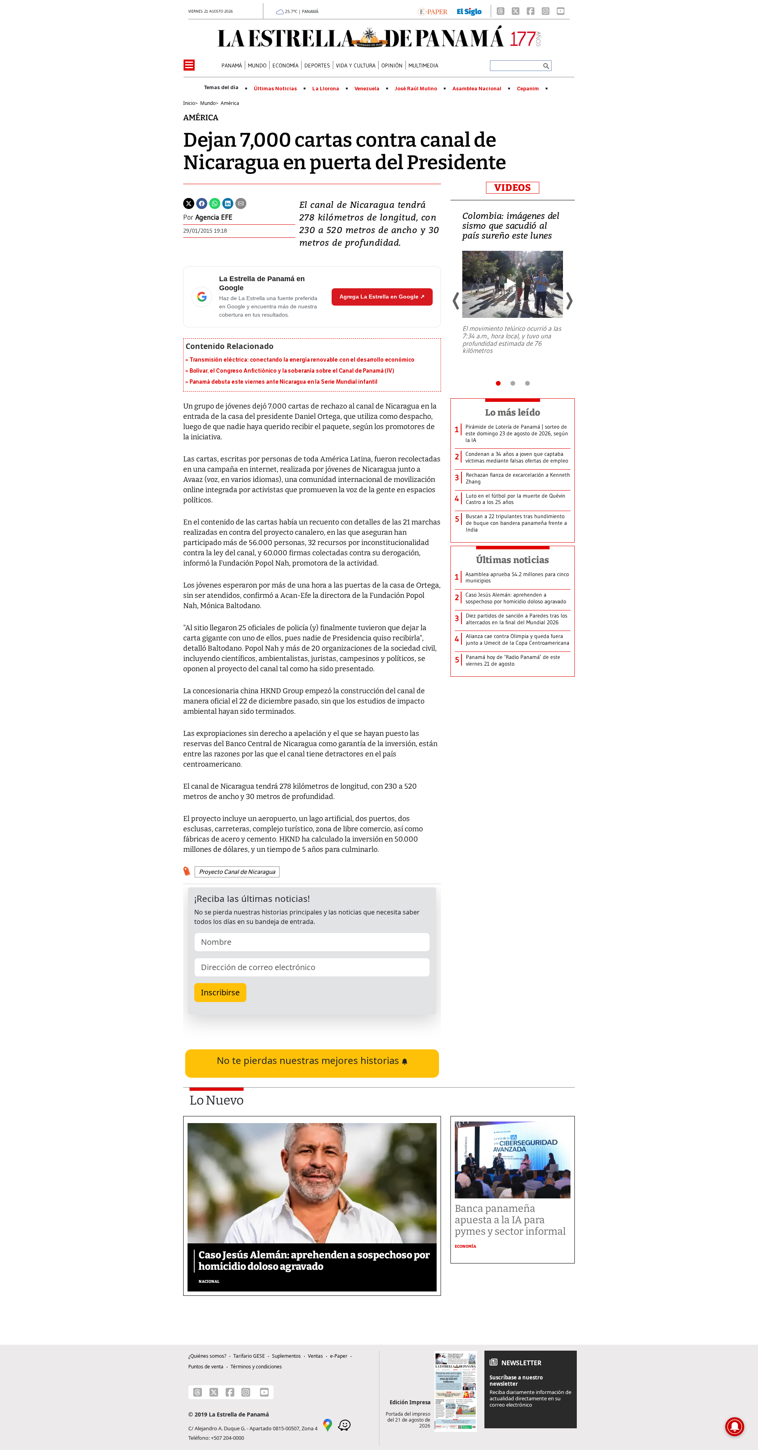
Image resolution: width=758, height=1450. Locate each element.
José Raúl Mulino (416, 89)
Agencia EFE (214, 217)
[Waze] (344, 1424)
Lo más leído (512, 412)
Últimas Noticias (275, 89)
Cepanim (528, 89)
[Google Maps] (327, 1424)
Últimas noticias (513, 559)
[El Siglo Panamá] (469, 11)
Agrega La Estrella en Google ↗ (382, 296)
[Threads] (500, 11)
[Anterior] (456, 301)
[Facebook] (530, 11)
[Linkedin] (227, 202)
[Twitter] (188, 202)
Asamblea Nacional (476, 89)
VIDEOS (512, 187)
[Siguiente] (569, 301)
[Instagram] (545, 11)
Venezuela (367, 89)
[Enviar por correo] (240, 202)
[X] (515, 11)
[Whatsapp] (214, 202)
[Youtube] (560, 11)
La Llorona (325, 89)
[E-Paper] (432, 11)
